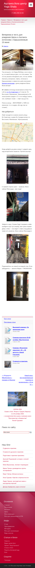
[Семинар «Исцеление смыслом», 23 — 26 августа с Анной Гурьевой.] (8, 351)
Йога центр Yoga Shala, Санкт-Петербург (21, 565)
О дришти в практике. (20, 361)
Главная (3, 20)
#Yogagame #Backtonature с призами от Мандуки (8, 377)
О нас (6, 524)
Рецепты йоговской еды (11, 550)
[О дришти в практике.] (8, 364)
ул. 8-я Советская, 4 (13, 92)
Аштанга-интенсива (8, 83)
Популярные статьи (10, 322)
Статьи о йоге (8, 547)
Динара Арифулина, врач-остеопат (14, 487)
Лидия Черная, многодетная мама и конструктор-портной (14, 482)
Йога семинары (9, 514)
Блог (5, 552)
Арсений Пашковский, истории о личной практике (15, 460)
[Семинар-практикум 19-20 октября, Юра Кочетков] (8, 340)
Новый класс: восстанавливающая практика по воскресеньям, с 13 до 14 (26, 380)
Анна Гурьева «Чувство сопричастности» (16, 477)
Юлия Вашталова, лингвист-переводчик (15, 465)
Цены (6, 511)
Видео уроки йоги (10, 543)
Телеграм (7, 560)
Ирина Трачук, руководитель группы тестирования (14, 469)
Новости (9, 20)
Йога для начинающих (11, 531)
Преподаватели (9, 526)
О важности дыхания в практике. (13, 452)
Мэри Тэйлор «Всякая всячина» (13, 474)
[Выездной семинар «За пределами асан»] (8, 330)
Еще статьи (7, 318)
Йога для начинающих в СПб (13, 516)
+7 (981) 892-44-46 (17, 13)
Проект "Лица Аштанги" (11, 545)
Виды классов (8, 533)
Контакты (7, 509)
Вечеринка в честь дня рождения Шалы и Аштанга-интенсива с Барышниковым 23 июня (14, 22)
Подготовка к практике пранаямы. (13, 455)
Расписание (8, 507)
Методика (7, 528)
